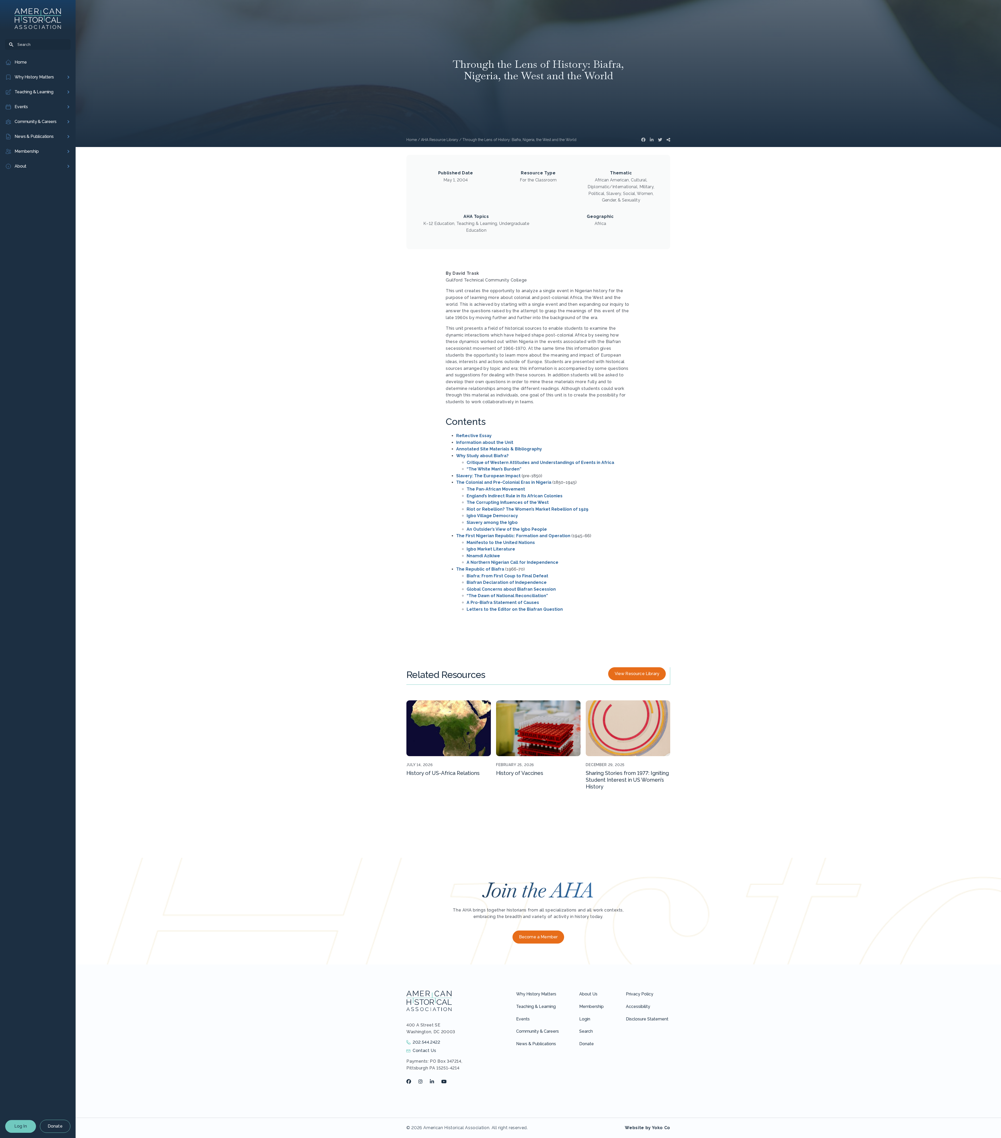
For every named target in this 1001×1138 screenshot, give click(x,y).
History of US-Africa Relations (443, 773)
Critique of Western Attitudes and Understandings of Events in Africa (540, 462)
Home (411, 140)
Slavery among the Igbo (492, 522)
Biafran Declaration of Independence (507, 582)
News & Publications (536, 1043)
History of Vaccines (519, 773)
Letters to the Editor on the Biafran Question (515, 609)
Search (586, 1031)
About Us (588, 994)
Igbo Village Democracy (492, 515)
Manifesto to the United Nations (501, 542)
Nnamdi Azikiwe (483, 555)
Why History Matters (536, 994)
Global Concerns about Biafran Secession (511, 589)
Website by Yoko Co (647, 1127)
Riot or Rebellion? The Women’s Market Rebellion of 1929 (527, 509)
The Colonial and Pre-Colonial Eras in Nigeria (503, 482)
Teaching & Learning (536, 1006)
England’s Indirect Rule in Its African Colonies (515, 495)
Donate (55, 1126)
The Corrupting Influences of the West (508, 502)
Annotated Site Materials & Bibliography (499, 448)
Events (523, 1019)
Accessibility (638, 1006)
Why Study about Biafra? (482, 455)
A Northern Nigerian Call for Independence (512, 562)
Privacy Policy (639, 994)
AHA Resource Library (439, 140)
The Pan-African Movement (496, 489)
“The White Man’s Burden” (494, 469)
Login (584, 1019)
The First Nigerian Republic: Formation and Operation (513, 535)
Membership (591, 1006)
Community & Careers (537, 1031)
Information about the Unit (484, 442)
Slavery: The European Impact (488, 475)
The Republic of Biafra (480, 569)
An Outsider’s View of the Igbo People (507, 529)
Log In (20, 1126)
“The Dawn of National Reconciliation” (507, 595)
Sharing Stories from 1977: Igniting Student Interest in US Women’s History (627, 780)
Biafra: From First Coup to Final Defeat (507, 575)
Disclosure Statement (647, 1019)
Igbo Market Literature (491, 549)
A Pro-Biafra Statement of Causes (503, 602)
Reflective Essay (474, 435)
